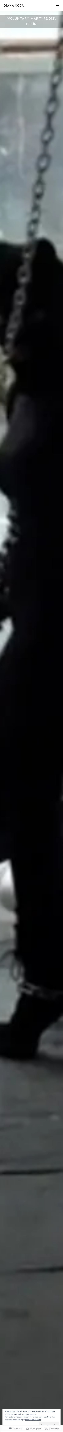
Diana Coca (14, 5)
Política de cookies (33, 1420)
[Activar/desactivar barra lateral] (57, 5)
